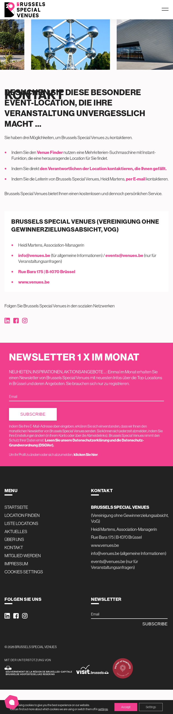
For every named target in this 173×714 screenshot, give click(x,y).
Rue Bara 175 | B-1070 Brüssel (46, 271)
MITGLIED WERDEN (23, 555)
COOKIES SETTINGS (24, 571)
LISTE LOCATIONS (21, 523)
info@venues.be (34, 255)
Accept (125, 707)
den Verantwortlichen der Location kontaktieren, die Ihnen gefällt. (103, 168)
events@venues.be (124, 255)
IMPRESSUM (16, 563)
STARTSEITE (16, 507)
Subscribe (33, 414)
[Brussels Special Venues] (25, 9)
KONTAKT (14, 547)
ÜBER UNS (14, 539)
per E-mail (136, 179)
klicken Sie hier (86, 454)
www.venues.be (34, 282)
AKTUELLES (16, 531)
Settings (151, 707)
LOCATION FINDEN (22, 515)
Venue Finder (50, 152)
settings (103, 709)
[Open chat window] (12, 702)
